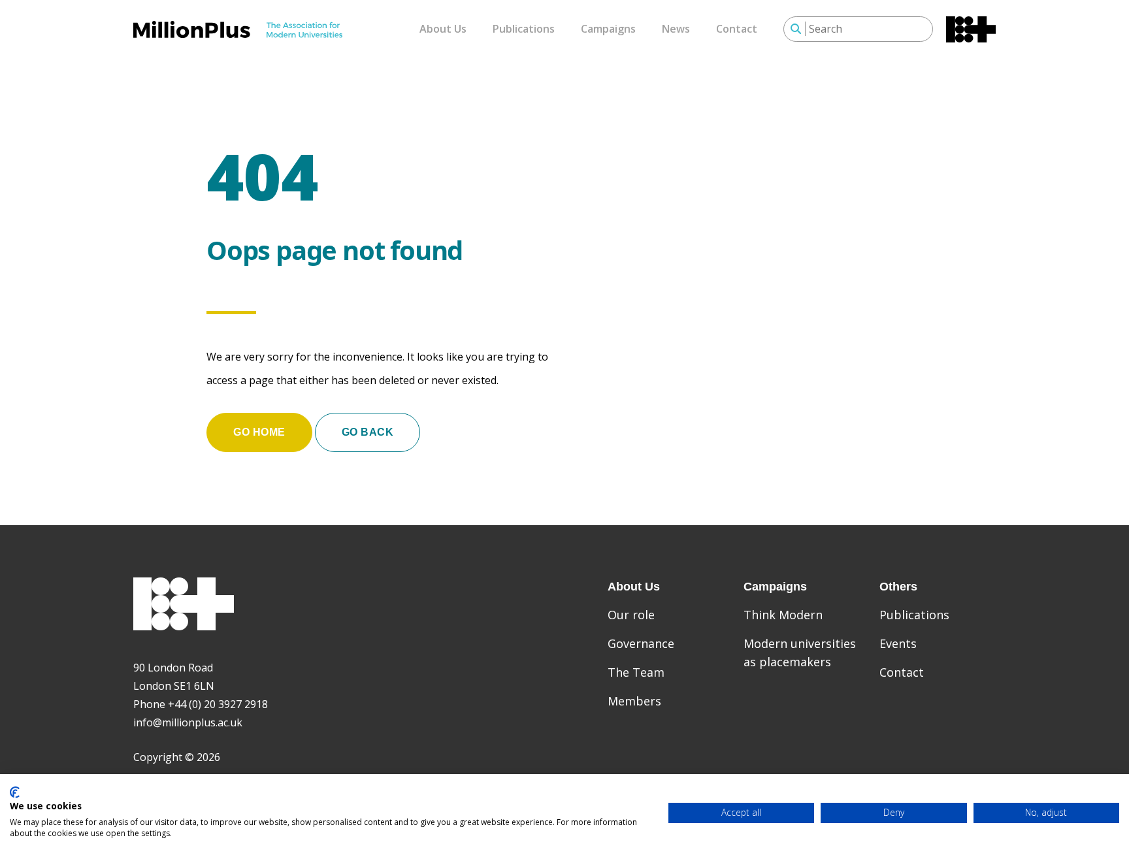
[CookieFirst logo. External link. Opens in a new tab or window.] (15, 792)
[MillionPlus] (237, 29)
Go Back (368, 432)
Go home (259, 432)
